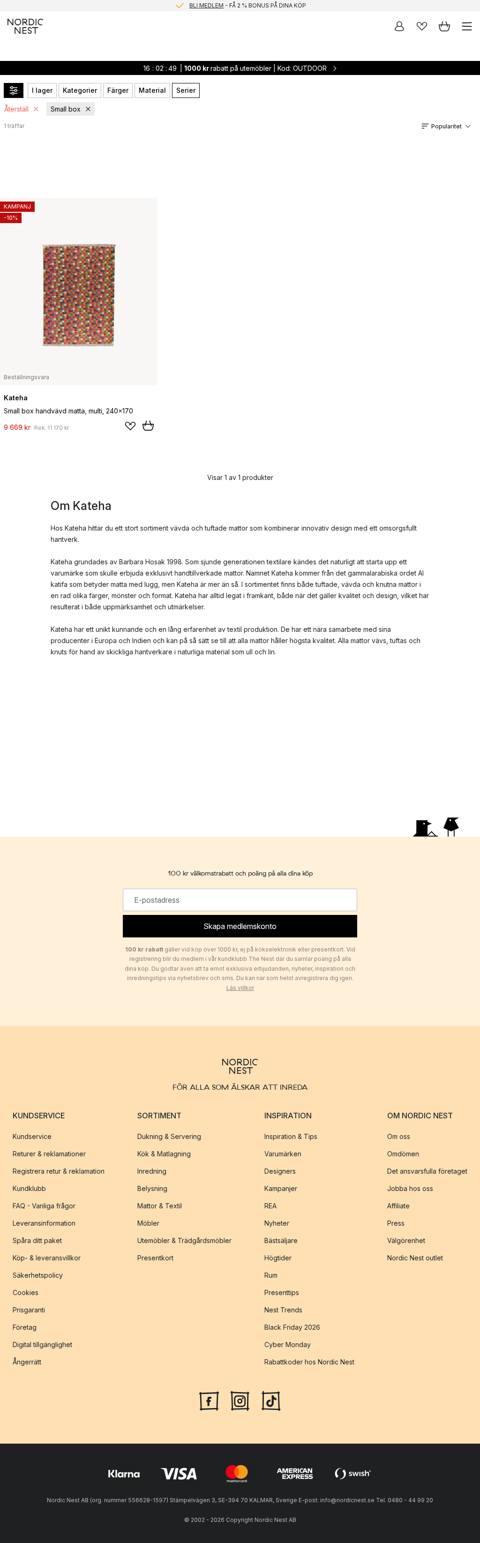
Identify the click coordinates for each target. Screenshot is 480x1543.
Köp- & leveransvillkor (47, 1257)
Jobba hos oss (410, 1188)
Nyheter (276, 1223)
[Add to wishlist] (130, 426)
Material (152, 90)
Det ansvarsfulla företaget (427, 1171)
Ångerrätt (27, 1361)
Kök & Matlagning (164, 1153)
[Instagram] (240, 1399)
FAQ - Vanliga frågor (44, 1205)
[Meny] (467, 26)
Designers (280, 1171)
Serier (185, 90)
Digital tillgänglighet (42, 1344)
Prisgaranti (29, 1309)
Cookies (25, 1292)
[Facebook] (209, 1399)
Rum (271, 1275)
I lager (42, 90)
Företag (25, 1327)
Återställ (16, 109)
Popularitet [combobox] (446, 126)
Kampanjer (280, 1188)
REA (270, 1205)
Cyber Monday (287, 1344)
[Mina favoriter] (422, 26)
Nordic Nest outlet (415, 1257)
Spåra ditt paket (37, 1240)
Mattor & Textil (159, 1205)
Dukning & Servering (169, 1136)
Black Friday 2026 (292, 1327)
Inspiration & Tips (290, 1136)
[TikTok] (270, 1399)
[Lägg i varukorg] (148, 425)
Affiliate (398, 1205)
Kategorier (80, 90)
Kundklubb (29, 1188)
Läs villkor (240, 987)
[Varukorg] (444, 26)
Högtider (278, 1257)
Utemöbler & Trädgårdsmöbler (184, 1240)
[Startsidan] (25, 26)
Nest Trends (283, 1309)
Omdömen (403, 1153)
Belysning (152, 1188)
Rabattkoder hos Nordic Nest (309, 1361)
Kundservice (32, 1136)
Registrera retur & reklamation (59, 1171)
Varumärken (282, 1153)
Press (396, 1223)
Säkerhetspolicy (38, 1275)
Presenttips (281, 1292)
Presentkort (155, 1257)
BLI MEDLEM (206, 5)
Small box (66, 109)
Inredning (151, 1171)
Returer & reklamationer (49, 1153)
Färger (117, 90)
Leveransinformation (44, 1223)
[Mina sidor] (399, 26)
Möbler (148, 1223)
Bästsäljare (281, 1240)
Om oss (398, 1136)
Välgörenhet (406, 1240)
